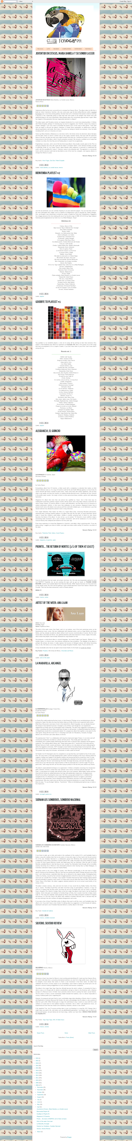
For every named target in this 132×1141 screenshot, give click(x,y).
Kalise (53, 533)
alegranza (42, 540)
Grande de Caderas (47, 911)
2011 (37, 1078)
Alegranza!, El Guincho (48, 431)
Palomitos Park (46, 533)
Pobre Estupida (60, 160)
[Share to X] (44, 165)
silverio (47, 1026)
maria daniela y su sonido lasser (49, 167)
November (40, 1089)
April (38, 1107)
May (38, 1104)
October (39, 1092)
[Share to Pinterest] (48, 165)
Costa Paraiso (60, 533)
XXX (54, 1019)
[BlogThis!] (42, 165)
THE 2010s (40, 49)
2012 (37, 1075)
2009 (37, 1082)
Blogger (69, 1137)
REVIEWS (56, 49)
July (38, 1099)
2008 (37, 1085)
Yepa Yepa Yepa (47, 1019)
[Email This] (40, 165)
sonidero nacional (50, 918)
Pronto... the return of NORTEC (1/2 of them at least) (65, 546)
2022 (37, 1060)
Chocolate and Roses (67, 650)
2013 (37, 1073)
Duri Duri (52, 160)
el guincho (49, 540)
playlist (42, 296)
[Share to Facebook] (46, 165)
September (40, 1094)
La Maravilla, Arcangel (48, 663)
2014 (37, 1070)
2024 (37, 1058)
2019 (37, 1063)
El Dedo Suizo (60, 1019)
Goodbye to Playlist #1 (48, 302)
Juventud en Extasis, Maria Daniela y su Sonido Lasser (65, 53)
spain (54, 540)
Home (66, 1033)
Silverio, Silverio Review (49, 923)
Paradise (45, 650)
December (40, 1087)
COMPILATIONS (66, 49)
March (39, 1131)
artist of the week (45, 657)
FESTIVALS (88, 49)
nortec (46, 597)
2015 (37, 1068)
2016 (37, 1065)
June (38, 1102)
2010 (37, 1080)
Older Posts (91, 1033)
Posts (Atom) (70, 1037)
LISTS (48, 49)
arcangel (42, 794)
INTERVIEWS (78, 49)
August (39, 1097)
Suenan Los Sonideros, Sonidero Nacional (58, 799)
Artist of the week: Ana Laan (51, 603)
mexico (61, 167)
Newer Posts (40, 1033)
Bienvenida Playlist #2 (48, 173)
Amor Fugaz (45, 160)
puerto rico (48, 794)
